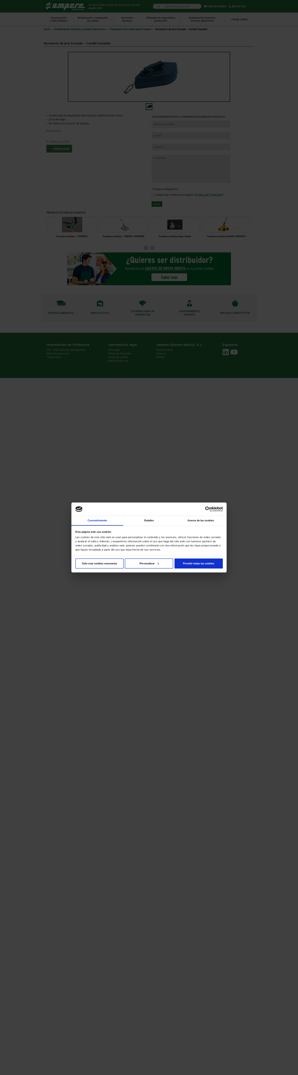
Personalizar (147, 563)
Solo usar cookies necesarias (99, 563)
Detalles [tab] (149, 520)
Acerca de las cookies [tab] (200, 520)
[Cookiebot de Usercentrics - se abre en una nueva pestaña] (208, 509)
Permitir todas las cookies (198, 563)
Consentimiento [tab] (97, 520)
